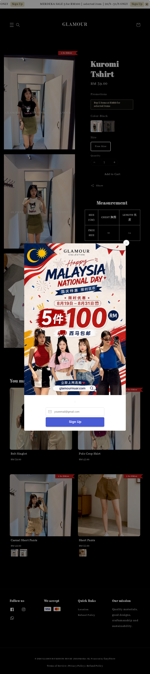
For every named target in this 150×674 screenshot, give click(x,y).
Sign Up (75, 422)
